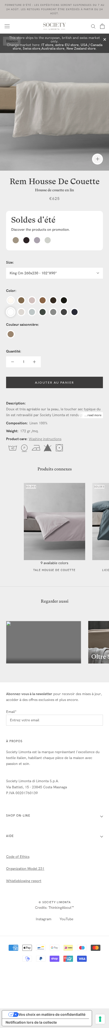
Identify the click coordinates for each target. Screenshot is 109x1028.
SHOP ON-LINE (18, 815)
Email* (11, 712)
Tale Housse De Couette (54, 570)
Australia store (52, 48)
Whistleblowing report (23, 881)
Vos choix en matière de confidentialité (52, 1014)
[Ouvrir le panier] (102, 26)
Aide (10, 836)
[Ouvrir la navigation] (7, 26)
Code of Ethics (17, 857)
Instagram (43, 919)
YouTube (66, 919)
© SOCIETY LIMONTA (55, 902)
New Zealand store (81, 48)
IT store (47, 45)
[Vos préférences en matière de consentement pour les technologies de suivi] (100, 1019)
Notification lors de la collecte (31, 1022)
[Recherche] (93, 26)
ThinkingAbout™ (61, 907)
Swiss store (31, 48)
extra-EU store (67, 45)
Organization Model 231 (25, 869)
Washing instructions (45, 439)
